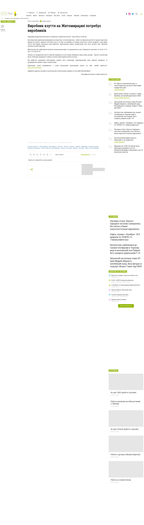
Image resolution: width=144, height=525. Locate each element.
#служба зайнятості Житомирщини (50, 148)
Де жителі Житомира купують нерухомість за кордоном (125, 139)
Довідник (42, 12)
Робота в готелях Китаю (121, 480)
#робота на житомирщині (92, 148)
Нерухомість (49, 15)
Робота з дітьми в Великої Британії (125, 454)
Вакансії (35, 15)
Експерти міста (84, 15)
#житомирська (53, 146)
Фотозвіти (28, 15)
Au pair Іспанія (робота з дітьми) (124, 429)
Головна (2, 18)
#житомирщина (44, 146)
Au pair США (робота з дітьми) (123, 392)
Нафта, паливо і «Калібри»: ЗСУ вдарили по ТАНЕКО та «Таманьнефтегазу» (128, 124)
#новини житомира (94, 146)
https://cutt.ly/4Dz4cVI (35, 67)
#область (60, 146)
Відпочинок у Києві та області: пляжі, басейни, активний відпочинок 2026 (128, 95)
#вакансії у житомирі (78, 148)
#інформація (84, 146)
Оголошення (93, 15)
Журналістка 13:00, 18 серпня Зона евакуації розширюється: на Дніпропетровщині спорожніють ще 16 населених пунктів (128, 149)
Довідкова (76, 15)
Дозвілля (64, 12)
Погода (63, 15)
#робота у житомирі (66, 148)
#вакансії (72, 146)
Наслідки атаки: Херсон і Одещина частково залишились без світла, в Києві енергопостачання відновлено (127, 131)
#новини (78, 146)
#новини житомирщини (34, 148)
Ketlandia (3, 30)
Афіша (53, 12)
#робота (66, 146)
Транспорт (69, 15)
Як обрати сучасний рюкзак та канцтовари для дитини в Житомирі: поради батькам (127, 86)
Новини (31, 12)
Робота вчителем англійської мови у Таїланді (125, 402)
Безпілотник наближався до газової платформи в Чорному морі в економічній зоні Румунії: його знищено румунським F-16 (127, 115)
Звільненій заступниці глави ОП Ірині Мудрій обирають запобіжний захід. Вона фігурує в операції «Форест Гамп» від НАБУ (128, 105)
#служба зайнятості (33, 146)
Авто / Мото (57, 15)
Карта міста (41, 15)
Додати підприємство (126, 306)
